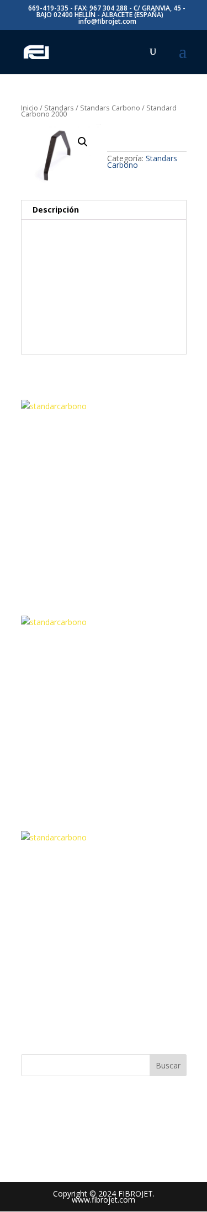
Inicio (29, 108)
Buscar (168, 1065)
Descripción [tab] (56, 209)
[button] (83, 142)
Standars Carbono (110, 108)
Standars (59, 108)
